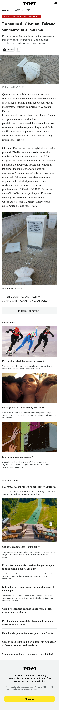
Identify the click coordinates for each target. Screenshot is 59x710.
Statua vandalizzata (40, 301)
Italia (5, 10)
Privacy (42, 675)
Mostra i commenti (29, 310)
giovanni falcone (20, 297)
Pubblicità (30, 675)
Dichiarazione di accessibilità (29, 681)
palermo (35, 297)
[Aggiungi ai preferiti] (18, 49)
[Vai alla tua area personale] (55, 3)
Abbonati (29, 699)
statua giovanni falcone (14, 301)
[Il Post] (29, 3)
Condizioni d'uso (43, 678)
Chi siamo (18, 675)
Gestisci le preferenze (20, 678)
